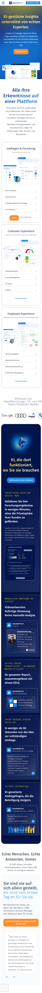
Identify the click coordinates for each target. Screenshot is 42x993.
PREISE (14, 218)
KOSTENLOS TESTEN (33, 3)
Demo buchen (21, 52)
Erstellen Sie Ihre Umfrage (21, 480)
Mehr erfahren (25, 217)
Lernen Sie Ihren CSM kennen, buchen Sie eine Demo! (21, 922)
